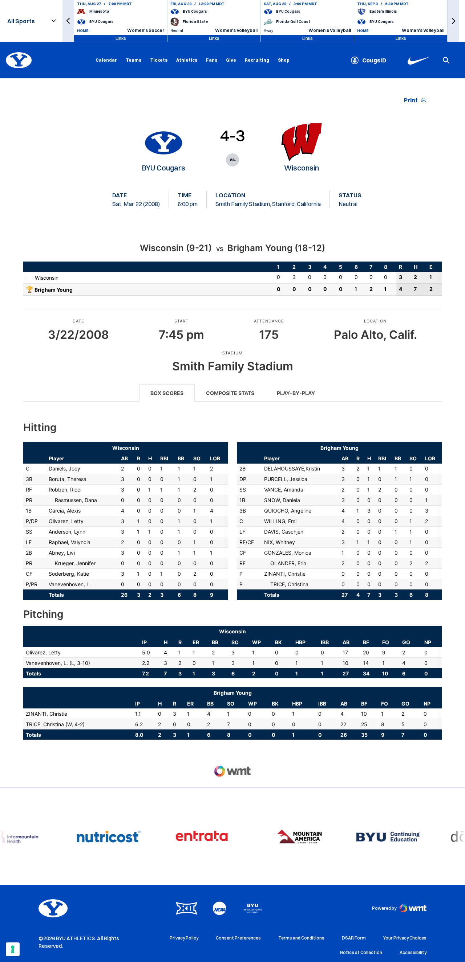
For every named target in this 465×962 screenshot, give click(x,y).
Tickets (158, 60)
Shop (284, 60)
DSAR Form (354, 938)
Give (231, 60)
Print (411, 100)
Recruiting (257, 60)
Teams (133, 60)
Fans (211, 60)
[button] (68, 21)
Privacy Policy (184, 938)
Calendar (106, 60)
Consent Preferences (238, 938)
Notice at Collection (361, 952)
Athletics (186, 60)
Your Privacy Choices (404, 938)
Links (121, 38)
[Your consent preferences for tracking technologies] (13, 949)
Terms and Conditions (301, 938)
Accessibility (413, 952)
